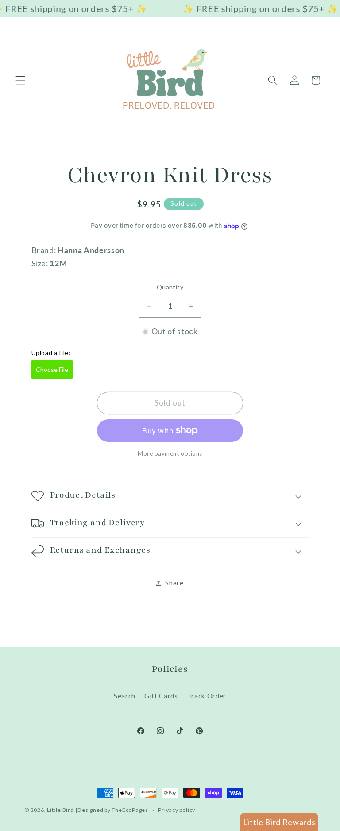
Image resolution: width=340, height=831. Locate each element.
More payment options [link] (170, 453)
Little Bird (60, 810)
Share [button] (174, 583)
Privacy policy (176, 810)
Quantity (170, 287)
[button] (20, 80)
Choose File (52, 369)
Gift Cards (161, 696)
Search (124, 696)
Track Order (206, 696)
